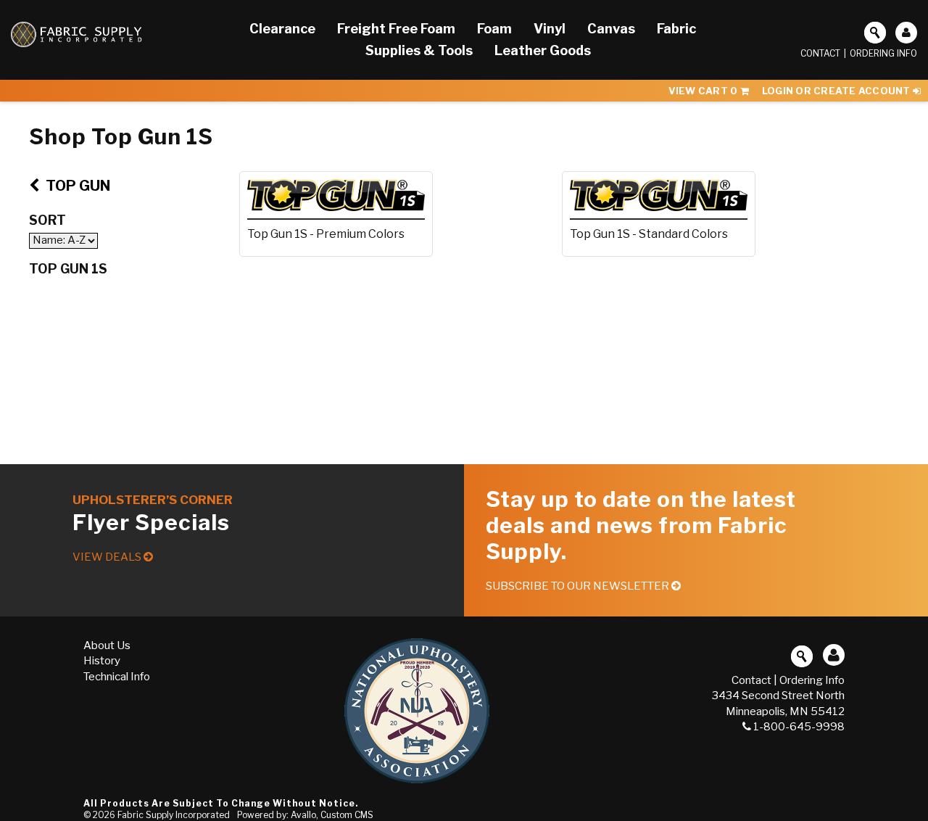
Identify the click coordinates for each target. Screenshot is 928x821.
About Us (106, 645)
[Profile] (906, 33)
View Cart (703, 90)
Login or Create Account (837, 90)
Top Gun (76, 185)
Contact (820, 53)
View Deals (108, 557)
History (101, 660)
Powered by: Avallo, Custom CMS (305, 814)
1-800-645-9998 (799, 726)
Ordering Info (883, 53)
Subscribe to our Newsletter (578, 586)
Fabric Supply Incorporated (173, 814)
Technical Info (116, 676)
